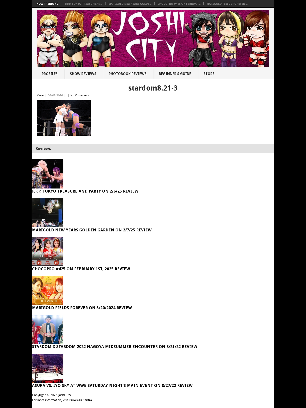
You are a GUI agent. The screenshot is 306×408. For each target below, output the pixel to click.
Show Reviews (83, 74)
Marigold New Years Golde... (129, 3)
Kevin (40, 95)
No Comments (80, 95)
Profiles (50, 74)
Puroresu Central (81, 400)
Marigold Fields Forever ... (227, 3)
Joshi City (64, 395)
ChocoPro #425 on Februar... (178, 3)
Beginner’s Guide (175, 74)
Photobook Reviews (128, 74)
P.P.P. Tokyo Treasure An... (83, 3)
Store (208, 74)
